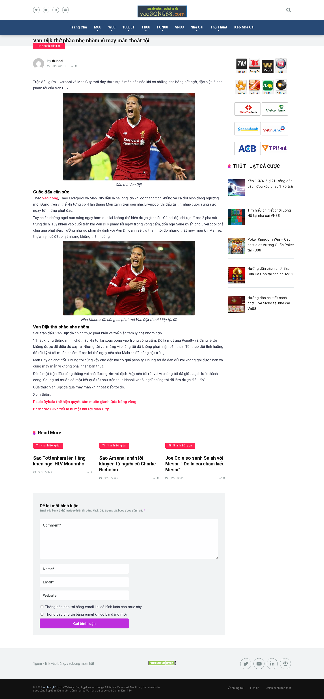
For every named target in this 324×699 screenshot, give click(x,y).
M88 (97, 27)
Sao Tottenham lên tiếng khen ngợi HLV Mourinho (59, 461)
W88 (111, 27)
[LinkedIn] (55, 10)
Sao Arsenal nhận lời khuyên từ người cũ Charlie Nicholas (127, 463)
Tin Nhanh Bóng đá (49, 45)
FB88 (146, 27)
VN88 (179, 27)
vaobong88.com (52, 687)
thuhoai (57, 61)
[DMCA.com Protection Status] (162, 664)
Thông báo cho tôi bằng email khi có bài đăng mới (86, 614)
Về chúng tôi (236, 688)
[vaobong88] (162, 11)
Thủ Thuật (218, 27)
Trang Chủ (78, 27)
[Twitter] (36, 10)
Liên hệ (254, 688)
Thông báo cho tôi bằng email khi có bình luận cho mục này (93, 607)
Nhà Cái (197, 27)
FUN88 (162, 27)
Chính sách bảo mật (278, 688)
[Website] (65, 10)
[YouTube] (46, 10)
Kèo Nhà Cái (244, 27)
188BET (128, 27)
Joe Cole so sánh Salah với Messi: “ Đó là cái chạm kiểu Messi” (195, 463)
